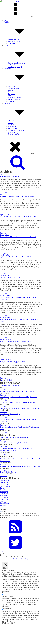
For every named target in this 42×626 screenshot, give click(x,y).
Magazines (11, 94)
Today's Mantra (13, 65)
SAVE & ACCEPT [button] (8, 623)
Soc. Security (4, 484)
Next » (11, 380)
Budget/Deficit (4, 495)
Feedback (11, 125)
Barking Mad (4, 493)
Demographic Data (14, 99)
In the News (12, 126)
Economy (3, 505)
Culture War (4, 499)
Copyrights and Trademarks (17, 130)
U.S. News (11, 90)
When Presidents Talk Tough (9, 176)
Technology (4, 492)
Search (6, 136)
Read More (3, 192)
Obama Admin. (5, 480)
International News (14, 92)
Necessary (7, 595)
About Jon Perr (13, 128)
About (10, 559)
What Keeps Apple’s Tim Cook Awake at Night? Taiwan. (18, 216)
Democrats (3, 501)
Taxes (2, 488)
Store (14, 559)
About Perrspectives (14, 121)
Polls (9, 96)
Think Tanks (12, 101)
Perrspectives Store (14, 134)
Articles (6, 22)
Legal (27, 559)
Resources (7, 68)
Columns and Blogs (14, 88)
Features (6, 45)
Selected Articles (13, 40)
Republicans (4, 482)
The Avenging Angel (15, 67)
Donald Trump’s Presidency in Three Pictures (14, 443)
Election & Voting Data (15, 97)
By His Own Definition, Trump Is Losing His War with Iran (19, 257)
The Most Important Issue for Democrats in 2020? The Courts (20, 466)
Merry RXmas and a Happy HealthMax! (13, 362)
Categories (11, 43)
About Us (7, 103)
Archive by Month (14, 41)
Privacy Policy (13, 132)
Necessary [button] (5, 593)
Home (2, 559)
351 (7, 380)
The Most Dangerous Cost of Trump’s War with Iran (17, 196)
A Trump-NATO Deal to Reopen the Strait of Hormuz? (18, 237)
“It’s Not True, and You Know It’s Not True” (14, 437)
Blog (5, 20)
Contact (10, 123)
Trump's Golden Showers (8, 472)
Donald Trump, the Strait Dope (10, 277)
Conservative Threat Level (16, 63)
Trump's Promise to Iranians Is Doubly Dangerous (16, 341)
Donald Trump (4, 503)
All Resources (12, 86)
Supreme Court (5, 486)
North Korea (4, 490)
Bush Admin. (4, 497)
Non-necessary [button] (7, 608)
